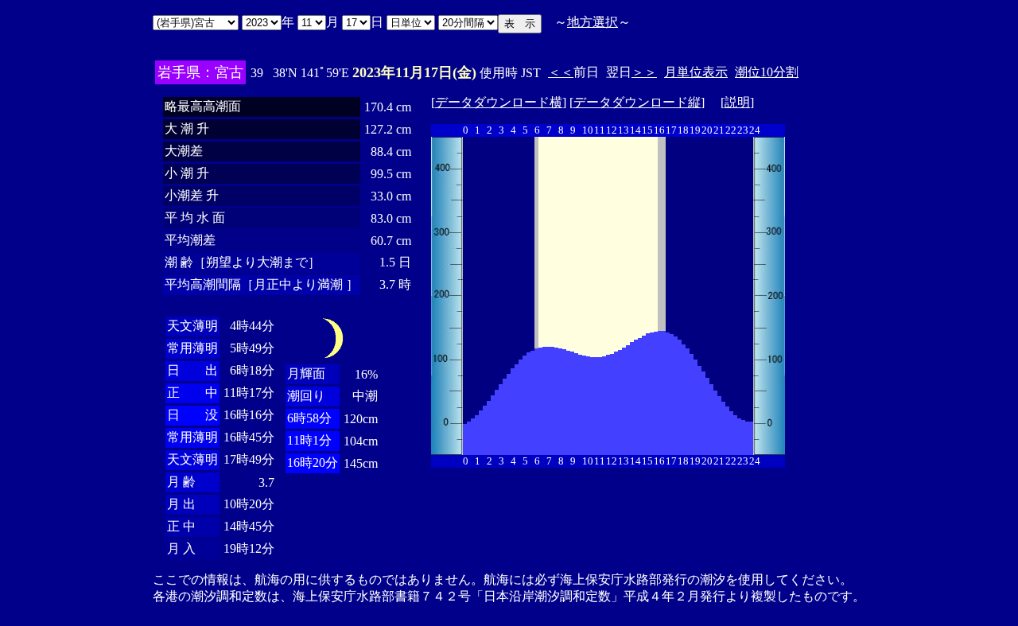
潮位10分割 (766, 72)
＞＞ (644, 72)
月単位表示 (696, 72)
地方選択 (592, 22)
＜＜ (560, 72)
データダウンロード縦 (637, 102)
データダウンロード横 (498, 102)
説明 (737, 102)
